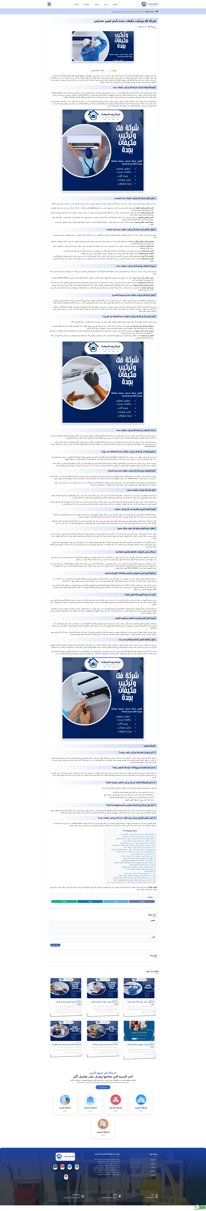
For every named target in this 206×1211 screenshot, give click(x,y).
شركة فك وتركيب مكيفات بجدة (120, 887)
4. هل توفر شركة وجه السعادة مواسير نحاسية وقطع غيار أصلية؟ (134, 880)
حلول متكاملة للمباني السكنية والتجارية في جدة (140, 869)
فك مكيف (100, 887)
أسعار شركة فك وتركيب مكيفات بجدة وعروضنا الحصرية (137, 843)
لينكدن (89, 902)
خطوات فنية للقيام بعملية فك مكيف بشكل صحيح (139, 858)
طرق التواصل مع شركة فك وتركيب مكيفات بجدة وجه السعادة (136, 851)
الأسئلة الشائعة (149, 871)
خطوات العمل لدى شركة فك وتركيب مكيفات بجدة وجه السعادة (135, 838)
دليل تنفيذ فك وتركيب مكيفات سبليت (143, 854)
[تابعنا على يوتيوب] (62, 1167)
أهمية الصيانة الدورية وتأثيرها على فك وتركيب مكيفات (138, 856)
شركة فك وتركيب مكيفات (139, 887)
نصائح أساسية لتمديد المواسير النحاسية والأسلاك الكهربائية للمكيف (134, 862)
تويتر (115, 902)
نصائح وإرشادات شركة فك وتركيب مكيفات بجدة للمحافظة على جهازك (133, 849)
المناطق (87, 4)
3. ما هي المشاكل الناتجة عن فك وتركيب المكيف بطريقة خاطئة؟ (134, 878)
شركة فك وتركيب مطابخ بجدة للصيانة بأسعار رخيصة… (140, 1045)
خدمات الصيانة (149, 11)
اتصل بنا (77, 4)
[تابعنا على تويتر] (70, 1167)
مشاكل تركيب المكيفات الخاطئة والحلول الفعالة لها (139, 860)
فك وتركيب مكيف (78, 887)
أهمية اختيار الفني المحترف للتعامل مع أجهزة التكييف (138, 867)
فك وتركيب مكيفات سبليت (144, 889)
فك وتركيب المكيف (90, 887)
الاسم (153, 937)
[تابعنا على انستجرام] (66, 1177)
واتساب (63, 902)
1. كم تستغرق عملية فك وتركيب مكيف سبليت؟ (139, 873)
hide (125, 830)
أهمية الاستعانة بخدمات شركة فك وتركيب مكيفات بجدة (138, 834)
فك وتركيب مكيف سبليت (65, 887)
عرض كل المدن (103, 1087)
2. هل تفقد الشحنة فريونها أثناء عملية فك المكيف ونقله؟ (136, 875)
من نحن (106, 4)
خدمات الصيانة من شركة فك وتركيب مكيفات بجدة (139, 847)
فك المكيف (107, 887)
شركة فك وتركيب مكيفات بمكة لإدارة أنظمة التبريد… (104, 1003)
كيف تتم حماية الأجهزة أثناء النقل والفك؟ (142, 864)
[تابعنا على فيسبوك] (77, 1167)
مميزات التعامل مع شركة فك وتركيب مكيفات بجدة (139, 841)
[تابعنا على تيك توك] (55, 1167)
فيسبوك (140, 902)
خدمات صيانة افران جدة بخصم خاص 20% (105, 1044)
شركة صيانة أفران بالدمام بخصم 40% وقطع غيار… (66, 1044)
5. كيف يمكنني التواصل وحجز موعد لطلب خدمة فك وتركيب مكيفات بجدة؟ (131, 882)
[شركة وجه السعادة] (150, 4)
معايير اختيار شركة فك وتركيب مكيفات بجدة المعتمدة (138, 836)
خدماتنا (97, 4)
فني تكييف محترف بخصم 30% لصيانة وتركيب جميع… (140, 1003)
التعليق (152, 920)
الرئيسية (115, 4)
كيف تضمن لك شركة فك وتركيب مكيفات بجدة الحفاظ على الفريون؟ (133, 845)
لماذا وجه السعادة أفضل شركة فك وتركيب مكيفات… (68, 1003)
